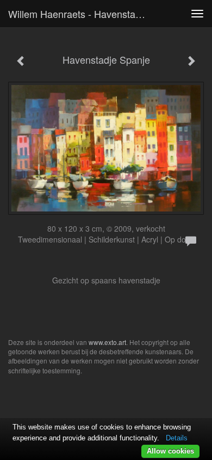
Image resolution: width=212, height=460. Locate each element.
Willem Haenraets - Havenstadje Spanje (81, 14)
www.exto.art (107, 342)
